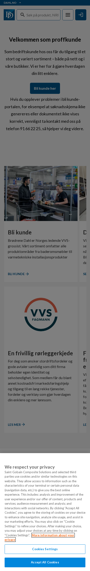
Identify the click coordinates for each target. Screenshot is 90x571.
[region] (45, 512)
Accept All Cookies (45, 562)
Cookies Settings (45, 549)
